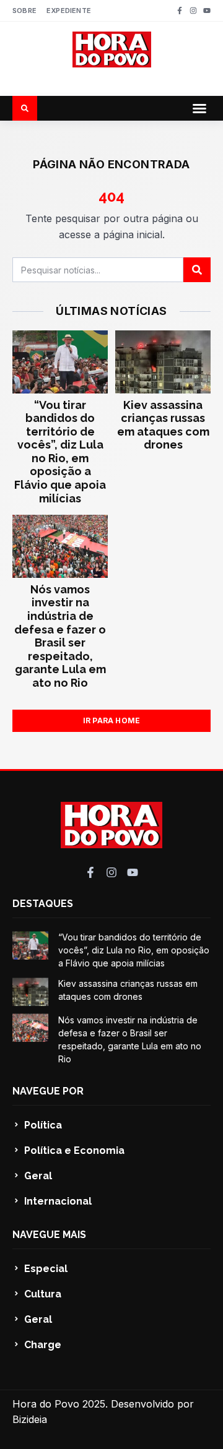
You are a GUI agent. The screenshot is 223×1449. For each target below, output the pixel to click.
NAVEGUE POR (48, 1091)
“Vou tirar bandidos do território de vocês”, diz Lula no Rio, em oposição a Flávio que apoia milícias (60, 451)
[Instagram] (193, 10)
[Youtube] (207, 10)
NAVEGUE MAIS (49, 1234)
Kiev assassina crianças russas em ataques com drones (163, 425)
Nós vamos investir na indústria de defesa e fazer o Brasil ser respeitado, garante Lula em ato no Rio (60, 636)
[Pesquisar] (197, 269)
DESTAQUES (42, 903)
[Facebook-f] (179, 10)
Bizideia (29, 1419)
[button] (199, 108)
